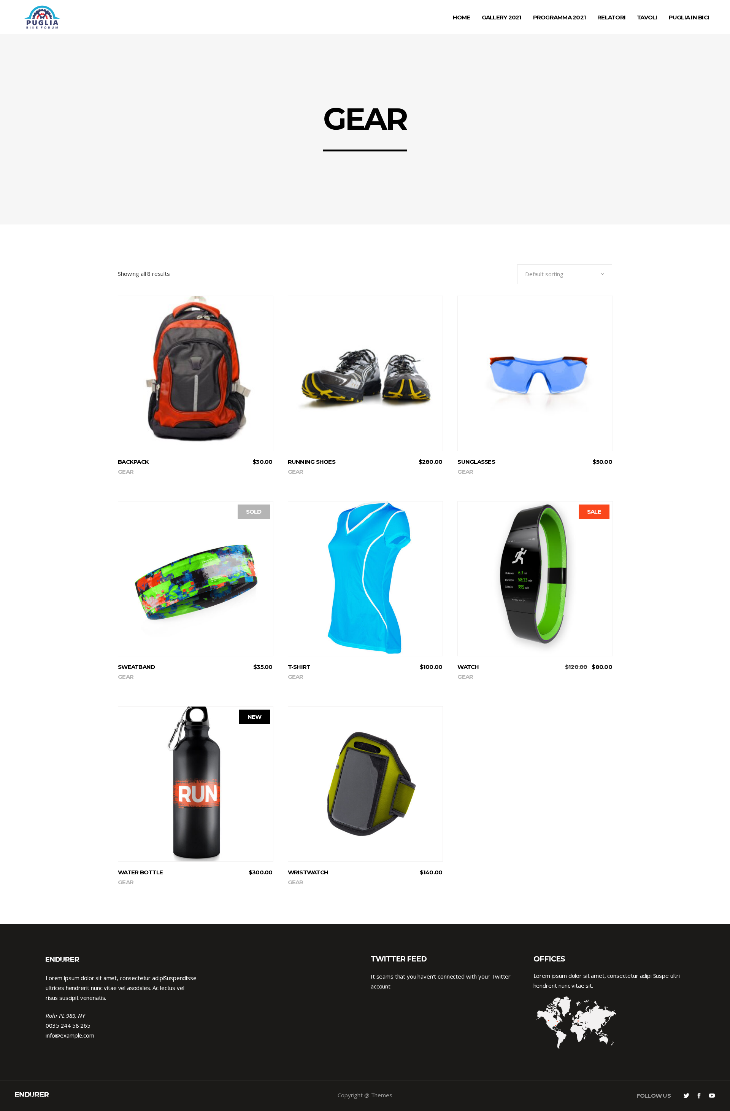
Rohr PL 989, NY (65, 1015)
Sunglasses (476, 461)
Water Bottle (140, 872)
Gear (125, 471)
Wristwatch (308, 872)
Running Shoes (311, 461)
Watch (468, 666)
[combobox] (564, 274)
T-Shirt (299, 666)
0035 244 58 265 (68, 1025)
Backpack (133, 461)
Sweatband (136, 666)
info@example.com (70, 1035)
